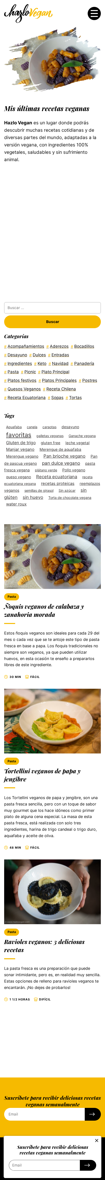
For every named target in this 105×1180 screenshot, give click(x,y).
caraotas (49, 427)
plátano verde (46, 470)
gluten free (50, 443)
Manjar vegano (20, 449)
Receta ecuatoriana (56, 476)
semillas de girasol (38, 490)
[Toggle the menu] (94, 13)
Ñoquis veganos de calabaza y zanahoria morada (44, 610)
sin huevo (33, 497)
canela (32, 427)
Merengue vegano (22, 456)
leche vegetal (77, 443)
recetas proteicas (57, 483)
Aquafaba (14, 427)
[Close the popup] (96, 1140)
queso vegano (18, 477)
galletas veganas (49, 436)
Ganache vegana (82, 436)
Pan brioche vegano (64, 456)
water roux (16, 504)
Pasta (12, 596)
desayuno (70, 427)
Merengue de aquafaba (60, 449)
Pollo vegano (73, 470)
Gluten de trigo (21, 442)
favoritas (18, 435)
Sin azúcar (67, 490)
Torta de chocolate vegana (69, 497)
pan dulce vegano (61, 463)
